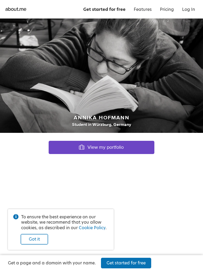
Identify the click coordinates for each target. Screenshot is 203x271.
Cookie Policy (92, 228)
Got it (34, 239)
